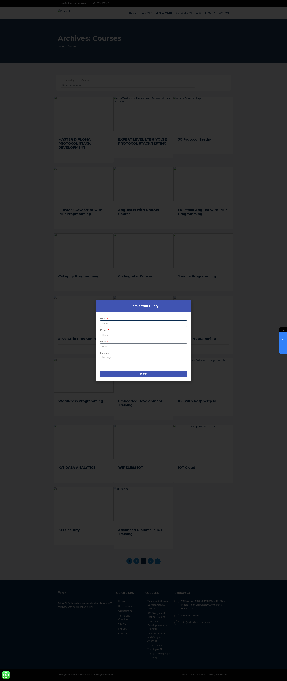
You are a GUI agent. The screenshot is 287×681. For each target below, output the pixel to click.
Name (103, 318)
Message (105, 353)
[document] (143, 340)
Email (103, 341)
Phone (103, 330)
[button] (187, 304)
